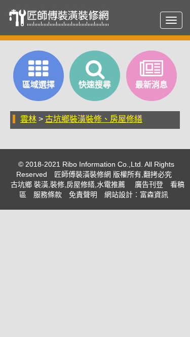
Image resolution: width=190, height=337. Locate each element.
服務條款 (47, 194)
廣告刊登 (149, 184)
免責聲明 (83, 194)
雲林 (28, 119)
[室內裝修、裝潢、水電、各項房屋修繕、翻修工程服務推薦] (62, 17)
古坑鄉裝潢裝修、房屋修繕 (93, 119)
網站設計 (118, 194)
